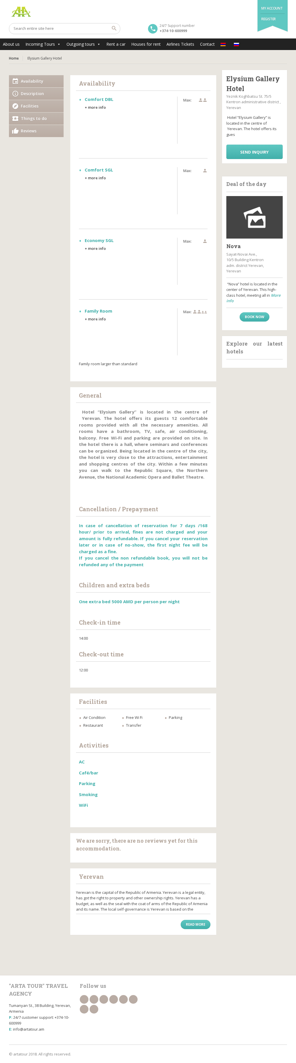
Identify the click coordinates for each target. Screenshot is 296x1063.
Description (32, 93)
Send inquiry (254, 152)
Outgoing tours (80, 44)
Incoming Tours (40, 44)
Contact (207, 44)
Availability (32, 81)
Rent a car (115, 44)
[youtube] (133, 999)
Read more (195, 924)
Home (14, 58)
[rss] (103, 999)
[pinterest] (94, 1009)
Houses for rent (146, 44)
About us (11, 44)
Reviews (28, 131)
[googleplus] (123, 999)
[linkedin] (113, 999)
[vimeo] (84, 1009)
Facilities (29, 106)
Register (268, 18)
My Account (271, 8)
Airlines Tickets (180, 44)
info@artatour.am (28, 1029)
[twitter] (94, 999)
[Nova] (254, 217)
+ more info (95, 107)
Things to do (34, 118)
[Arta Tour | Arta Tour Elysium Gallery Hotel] (148, 11)
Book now (254, 317)
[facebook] (84, 999)
